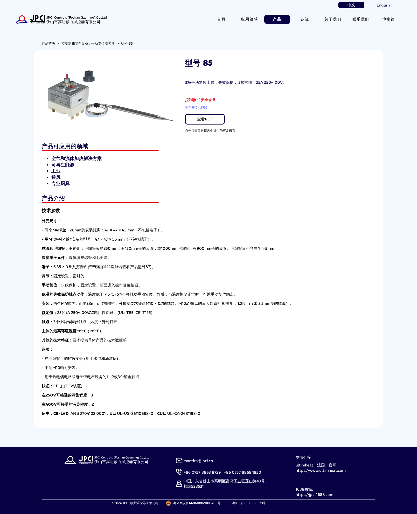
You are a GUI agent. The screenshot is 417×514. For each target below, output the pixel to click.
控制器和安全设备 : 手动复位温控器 (88, 43)
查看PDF (205, 119)
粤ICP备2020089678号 (249, 503)
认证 (305, 19)
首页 (221, 19)
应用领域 (249, 19)
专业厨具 (60, 183)
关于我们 (332, 19)
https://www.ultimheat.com (321, 470)
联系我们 (360, 19)
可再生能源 (62, 164)
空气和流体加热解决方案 (76, 158)
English (383, 5)
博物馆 (388, 19)
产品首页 (48, 43)
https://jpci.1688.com (314, 494)
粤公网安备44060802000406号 (197, 503)
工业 (56, 171)
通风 (56, 177)
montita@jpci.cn (198, 460)
